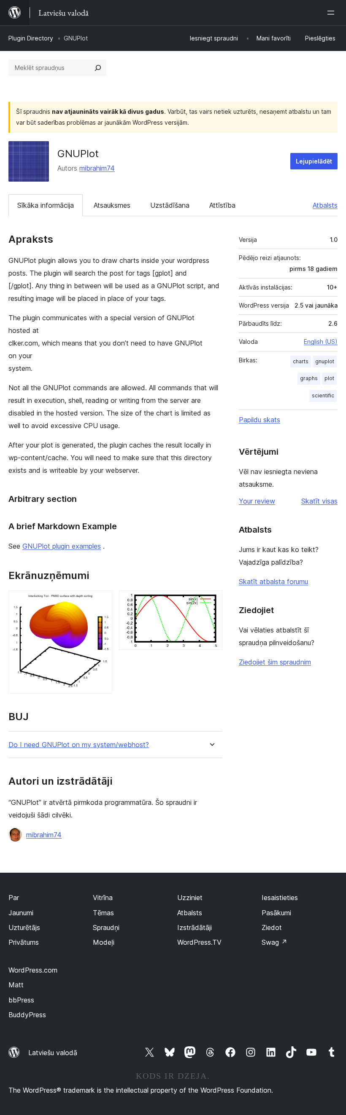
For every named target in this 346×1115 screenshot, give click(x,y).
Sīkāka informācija (45, 205)
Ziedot (272, 927)
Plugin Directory (30, 38)
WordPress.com (32, 970)
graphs (309, 378)
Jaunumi (20, 913)
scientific (323, 395)
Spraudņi (106, 927)
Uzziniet (190, 897)
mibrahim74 (97, 168)
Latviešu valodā (52, 1052)
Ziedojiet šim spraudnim (275, 662)
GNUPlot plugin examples (61, 546)
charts (300, 361)
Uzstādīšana (169, 205)
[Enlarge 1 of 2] (101, 602)
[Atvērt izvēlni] (332, 12)
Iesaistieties (280, 897)
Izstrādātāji (194, 927)
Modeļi (103, 942)
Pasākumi (276, 913)
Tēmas (103, 913)
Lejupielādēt (314, 161)
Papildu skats (259, 419)
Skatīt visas (319, 501)
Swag (274, 942)
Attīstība (222, 205)
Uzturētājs (24, 927)
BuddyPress (27, 1014)
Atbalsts (325, 205)
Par (13, 897)
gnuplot (324, 361)
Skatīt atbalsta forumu (273, 581)
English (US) (321, 341)
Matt (16, 985)
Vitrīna (103, 897)
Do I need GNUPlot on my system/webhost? (78, 745)
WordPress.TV (199, 942)
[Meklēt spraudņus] (97, 67)
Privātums (23, 942)
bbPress (21, 1000)
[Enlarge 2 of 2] (211, 602)
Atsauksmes (112, 205)
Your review (257, 501)
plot (329, 378)
